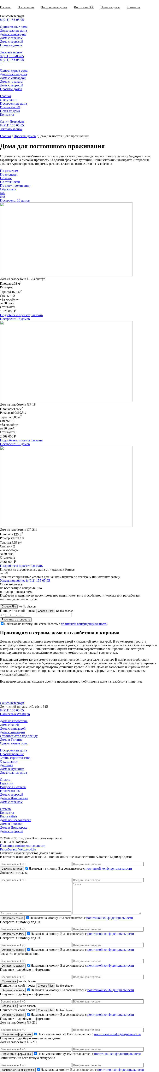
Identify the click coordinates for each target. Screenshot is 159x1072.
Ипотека (79, 7)
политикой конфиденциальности (84, 624)
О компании (26, 7)
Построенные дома (54, 7)
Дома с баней (9, 724)
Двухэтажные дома (13, 30)
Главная (5, 7)
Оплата (5, 779)
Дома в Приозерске (13, 827)
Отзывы (5, 809)
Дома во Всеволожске (15, 820)
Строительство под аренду (19, 736)
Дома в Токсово (11, 824)
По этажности (10, 182)
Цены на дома (110, 7)
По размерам (9, 170)
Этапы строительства (15, 757)
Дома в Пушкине (12, 769)
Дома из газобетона (14, 721)
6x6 (2, 193)
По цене (6, 178)
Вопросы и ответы (13, 787)
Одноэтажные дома (14, 26)
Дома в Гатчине (11, 739)
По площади (9, 174)
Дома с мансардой (13, 34)
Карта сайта (8, 816)
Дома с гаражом (11, 38)
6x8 (2, 196)
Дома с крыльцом (12, 732)
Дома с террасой (11, 41)
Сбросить (8, 189)
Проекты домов (11, 45)
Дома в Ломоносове (14, 798)
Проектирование (12, 754)
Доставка (6, 765)
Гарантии (6, 783)
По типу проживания (15, 185)
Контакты (133, 7)
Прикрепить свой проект (17, 610)
